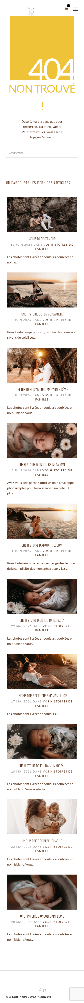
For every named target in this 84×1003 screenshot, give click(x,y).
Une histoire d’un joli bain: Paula (42, 620)
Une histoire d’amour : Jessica (42, 545)
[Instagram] (44, 990)
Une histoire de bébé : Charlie (42, 840)
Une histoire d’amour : (42, 238)
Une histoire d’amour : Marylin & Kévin (42, 389)
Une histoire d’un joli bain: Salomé (42, 464)
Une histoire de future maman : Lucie (42, 695)
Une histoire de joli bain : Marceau (42, 765)
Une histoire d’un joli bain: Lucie (42, 916)
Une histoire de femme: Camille (42, 314)
